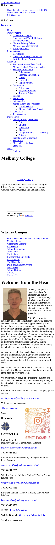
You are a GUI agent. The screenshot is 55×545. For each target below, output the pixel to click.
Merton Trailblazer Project (31, 109)
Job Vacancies (13, 15)
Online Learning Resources (25, 119)
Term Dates (18, 98)
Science (22, 135)
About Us (11, 61)
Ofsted (22, 77)
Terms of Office (26, 93)
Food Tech (24, 127)
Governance (18, 85)
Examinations (13, 51)
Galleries (17, 151)
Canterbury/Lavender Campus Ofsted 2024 (27, 10)
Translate (29, 215)
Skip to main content (10, 2)
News (9, 148)
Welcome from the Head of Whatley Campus (28, 238)
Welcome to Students (17, 243)
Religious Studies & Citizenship (33, 132)
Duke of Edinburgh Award (19, 265)
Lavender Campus (21, 40)
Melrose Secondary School (25, 46)
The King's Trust (15, 262)
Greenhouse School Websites (32, 515)
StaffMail (17, 146)
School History (14, 270)
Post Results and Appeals (24, 59)
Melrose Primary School (24, 43)
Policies (16, 96)
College (25, 179)
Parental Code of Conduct (25, 138)
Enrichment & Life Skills (18, 257)
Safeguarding (19, 101)
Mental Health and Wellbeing (26, 103)
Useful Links (13, 117)
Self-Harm (18, 140)
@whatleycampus (9, 408)
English (22, 125)
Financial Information (29, 75)
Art (20, 122)
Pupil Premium (26, 82)
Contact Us (18, 111)
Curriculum (12, 254)
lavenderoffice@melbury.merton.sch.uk (19, 500)
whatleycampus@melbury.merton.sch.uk (20, 398)
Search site (6, 520)
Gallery (10, 272)
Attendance (24, 88)
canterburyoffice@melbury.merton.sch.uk (20, 465)
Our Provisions (14, 33)
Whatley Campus (21, 48)
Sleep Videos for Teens (23, 143)
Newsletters (12, 267)
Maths (21, 130)
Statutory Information (23, 69)
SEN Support (13, 259)
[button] (13, 20)
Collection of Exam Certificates (27, 56)
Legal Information (18, 510)
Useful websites (26, 106)
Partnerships (24, 80)
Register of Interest (27, 90)
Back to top (6, 25)
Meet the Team (14, 241)
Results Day (18, 54)
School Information (16, 249)
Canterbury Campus (22, 35)
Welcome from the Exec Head (27, 64)
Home (10, 30)
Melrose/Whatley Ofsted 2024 (21, 12)
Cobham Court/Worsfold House (27, 38)
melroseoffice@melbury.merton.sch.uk (19, 447)
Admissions (24, 72)
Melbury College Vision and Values (29, 67)
